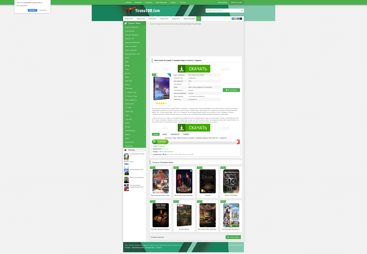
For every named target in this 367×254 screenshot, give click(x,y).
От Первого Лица (130, 92)
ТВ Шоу (182, 2)
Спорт (127, 115)
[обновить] (165, 149)
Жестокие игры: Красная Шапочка (207, 229)
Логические (128, 88)
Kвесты (127, 85)
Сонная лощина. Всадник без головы (160, 229)
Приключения (129, 104)
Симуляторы (129, 111)
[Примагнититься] (238, 144)
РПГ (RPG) (128, 108)
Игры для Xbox (129, 31)
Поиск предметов (130, 100)
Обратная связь (150, 247)
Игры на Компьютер (131, 27)
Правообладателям (138, 247)
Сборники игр (129, 142)
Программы (129, 146)
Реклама (127, 247)
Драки (127, 77)
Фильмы (138, 2)
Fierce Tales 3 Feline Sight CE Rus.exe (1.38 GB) (179, 154)
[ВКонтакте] (233, 19)
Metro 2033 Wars (231, 195)
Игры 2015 (152, 19)
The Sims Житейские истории (231, 229)
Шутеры (127, 127)
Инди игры (128, 81)
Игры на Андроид (130, 50)
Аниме (173, 2)
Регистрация (222, 2)
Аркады (127, 65)
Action (127, 58)
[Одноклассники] (235, 19)
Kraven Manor (184, 229)
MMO (127, 62)
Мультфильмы (161, 2)
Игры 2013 (176, 19)
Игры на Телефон (130, 46)
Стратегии (128, 119)
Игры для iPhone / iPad (132, 54)
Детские (127, 73)
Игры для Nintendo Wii (132, 42)
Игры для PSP (129, 39)
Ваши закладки (191, 19)
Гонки (127, 69)
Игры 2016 (141, 19)
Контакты (159, 247)
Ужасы (127, 123)
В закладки (232, 90)
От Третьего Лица (131, 96)
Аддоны (127, 134)
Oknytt (207, 195)
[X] (241, 19)
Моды (127, 138)
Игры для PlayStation (131, 35)
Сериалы (148, 2)
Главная (128, 2)
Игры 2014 (164, 19)
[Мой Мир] (238, 19)
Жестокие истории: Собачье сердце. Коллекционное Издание (160, 195)
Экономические (130, 131)
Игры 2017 (129, 19)
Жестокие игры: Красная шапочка (184, 195)
